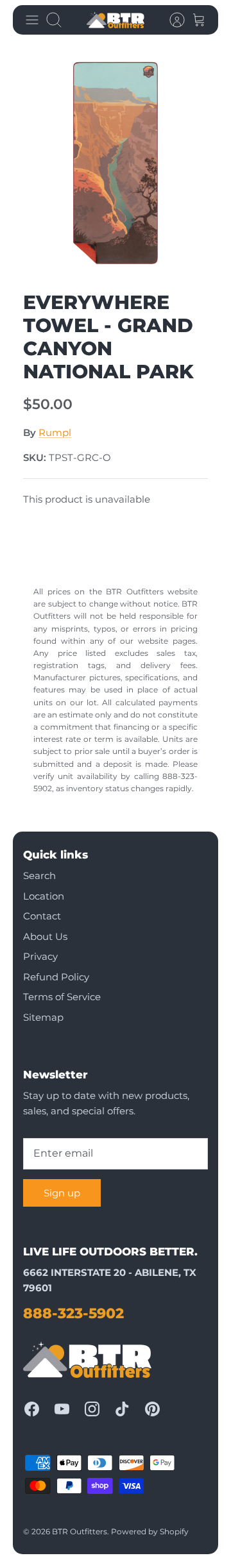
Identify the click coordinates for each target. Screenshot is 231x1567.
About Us (45, 936)
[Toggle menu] (32, 20)
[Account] (171, 20)
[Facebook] (32, 1409)
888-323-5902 (73, 1313)
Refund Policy (56, 977)
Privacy (40, 956)
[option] (115, 162)
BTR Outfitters (79, 1531)
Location (43, 896)
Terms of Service (62, 997)
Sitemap (43, 1017)
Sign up (62, 1193)
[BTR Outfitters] (115, 20)
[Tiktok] (122, 1409)
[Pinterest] (152, 1409)
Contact (42, 916)
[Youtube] (62, 1409)
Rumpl (54, 432)
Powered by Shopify (150, 1531)
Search (39, 875)
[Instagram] (92, 1409)
